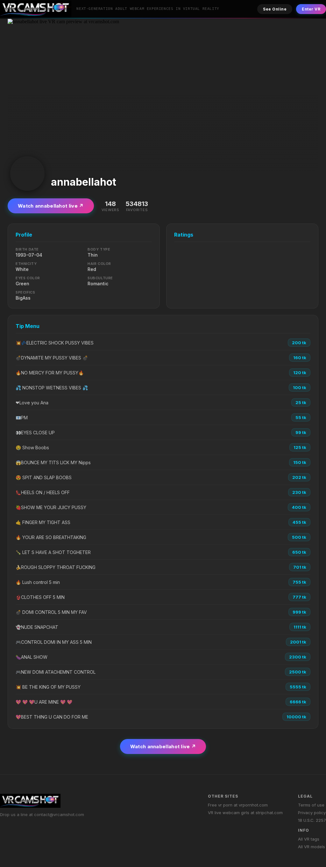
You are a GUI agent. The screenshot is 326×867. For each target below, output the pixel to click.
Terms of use (311, 804)
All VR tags (308, 839)
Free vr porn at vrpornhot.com (238, 804)
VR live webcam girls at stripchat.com (245, 812)
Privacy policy (312, 812)
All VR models (311, 846)
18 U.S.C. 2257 (312, 820)
